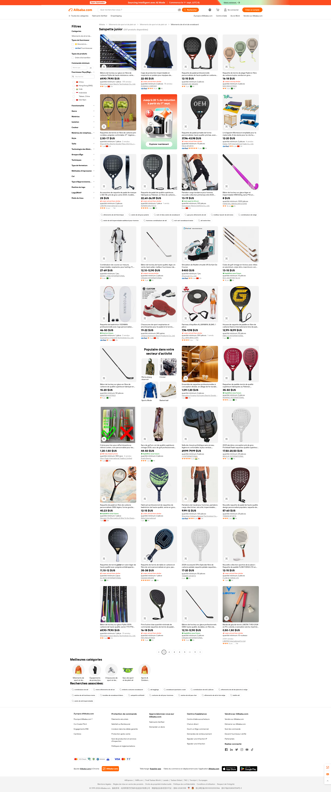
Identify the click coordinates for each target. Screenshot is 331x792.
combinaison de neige (249, 215)
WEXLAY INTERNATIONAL (233, 456)
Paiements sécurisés (119, 719)
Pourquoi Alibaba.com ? (83, 719)
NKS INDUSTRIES (230, 86)
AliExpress (129, 780)
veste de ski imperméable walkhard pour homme (121, 220)
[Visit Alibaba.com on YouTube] (247, 749)
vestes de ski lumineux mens (84, 695)
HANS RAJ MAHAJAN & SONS (235, 204)
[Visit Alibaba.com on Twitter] (236, 749)
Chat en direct (192, 724)
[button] (179, 9)
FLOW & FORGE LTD (231, 578)
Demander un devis (157, 727)
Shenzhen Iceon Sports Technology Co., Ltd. (118, 84)
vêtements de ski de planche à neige (234, 690)
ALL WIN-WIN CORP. (190, 338)
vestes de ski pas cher (189, 695)
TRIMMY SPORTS (189, 576)
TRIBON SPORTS (229, 516)
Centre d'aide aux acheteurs (198, 719)
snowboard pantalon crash (176, 690)
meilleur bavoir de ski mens (223, 215)
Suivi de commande (232, 729)
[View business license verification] (189, 788)
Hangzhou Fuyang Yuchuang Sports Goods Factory (200, 395)
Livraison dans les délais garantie (124, 729)
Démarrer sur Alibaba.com (235, 724)
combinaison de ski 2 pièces (203, 690)
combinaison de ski (81, 690)
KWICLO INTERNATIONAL (233, 336)
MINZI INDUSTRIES (108, 395)
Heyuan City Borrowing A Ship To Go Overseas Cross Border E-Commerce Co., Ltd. (118, 518)
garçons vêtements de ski (196, 215)
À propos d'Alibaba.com (84, 714)
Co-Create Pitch (80, 724)
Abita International (148, 518)
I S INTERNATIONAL (190, 456)
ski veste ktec (206, 220)
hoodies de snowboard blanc (113, 695)
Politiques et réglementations (123, 746)
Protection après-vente (120, 734)
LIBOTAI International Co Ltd (111, 206)
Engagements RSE (81, 729)
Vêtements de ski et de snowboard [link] (185, 24)
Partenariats (229, 739)
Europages (203, 780)
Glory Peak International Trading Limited (116, 458)
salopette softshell (137, 695)
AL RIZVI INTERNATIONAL (110, 578)
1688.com (139, 780)
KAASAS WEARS (147, 578)
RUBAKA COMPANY (149, 86)
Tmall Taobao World (153, 780)
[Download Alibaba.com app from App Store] (229, 768)
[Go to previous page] (158, 652)
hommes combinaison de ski (156, 220)
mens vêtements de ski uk (105, 690)
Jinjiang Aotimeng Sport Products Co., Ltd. (158, 336)
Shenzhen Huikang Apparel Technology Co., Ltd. (200, 516)
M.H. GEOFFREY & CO (231, 278)
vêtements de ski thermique (113, 215)
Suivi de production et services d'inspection (123, 740)
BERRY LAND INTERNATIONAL (112, 276)
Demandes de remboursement (199, 734)
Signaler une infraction (196, 744)
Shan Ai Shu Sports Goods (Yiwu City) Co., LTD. (118, 144)
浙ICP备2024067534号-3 (231, 788)
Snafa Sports (146, 458)
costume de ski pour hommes (162, 695)
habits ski (236, 695)
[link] (327, 767)
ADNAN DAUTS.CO (148, 206)
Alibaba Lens (85, 769)
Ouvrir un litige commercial (198, 729)
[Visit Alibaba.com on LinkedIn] (231, 749)
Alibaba (102, 24)
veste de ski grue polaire (140, 215)
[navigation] (83, 338)
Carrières (77, 734)
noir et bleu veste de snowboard (168, 215)
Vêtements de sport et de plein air (122, 24)
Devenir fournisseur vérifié (235, 734)
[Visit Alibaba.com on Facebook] (226, 749)
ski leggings (154, 690)
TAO (185, 780)
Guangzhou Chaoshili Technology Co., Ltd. (117, 338)
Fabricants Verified (156, 722)
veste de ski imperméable (83, 701)
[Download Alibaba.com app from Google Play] (248, 768)
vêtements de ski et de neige (214, 695)
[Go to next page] (200, 652)
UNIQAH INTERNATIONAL (151, 278)
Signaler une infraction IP (197, 739)
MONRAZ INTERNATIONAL (233, 397)
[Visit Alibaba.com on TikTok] (252, 749)
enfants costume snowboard (132, 690)
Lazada (165, 780)
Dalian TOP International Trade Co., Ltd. (238, 144)
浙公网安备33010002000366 (208, 788)
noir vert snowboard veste (183, 220)
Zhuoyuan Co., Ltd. (189, 276)
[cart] (218, 10)
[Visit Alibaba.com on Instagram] (241, 749)
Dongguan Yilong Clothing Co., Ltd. (196, 206)
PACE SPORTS (187, 146)
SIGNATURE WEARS (190, 84)
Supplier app (155, 769)
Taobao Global (176, 780)
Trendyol (193, 780)
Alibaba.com (214, 769)
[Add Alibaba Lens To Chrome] (110, 768)
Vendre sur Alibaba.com (234, 719)
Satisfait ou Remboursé (120, 724)
